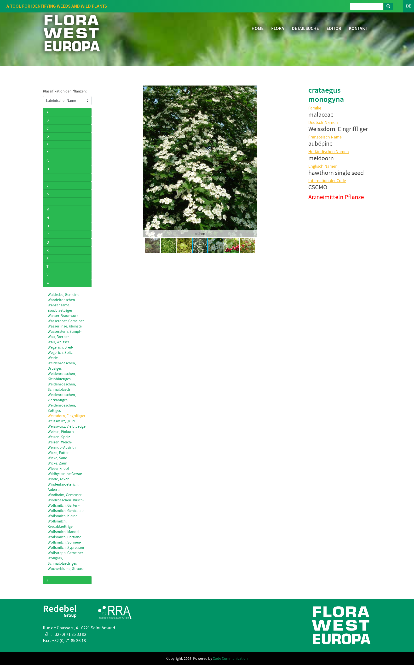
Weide (53, 357)
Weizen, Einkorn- (61, 431)
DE (408, 6)
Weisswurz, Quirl (61, 421)
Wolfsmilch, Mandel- (64, 531)
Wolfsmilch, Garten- (64, 505)
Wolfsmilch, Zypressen (66, 547)
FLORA (277, 28)
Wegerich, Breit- (60, 347)
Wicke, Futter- (59, 452)
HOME (258, 28)
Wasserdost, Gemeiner (66, 321)
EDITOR (334, 28)
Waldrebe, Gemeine (63, 294)
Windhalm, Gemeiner (65, 495)
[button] (103, 161)
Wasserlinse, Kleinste (65, 326)
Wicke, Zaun (57, 463)
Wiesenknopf (58, 468)
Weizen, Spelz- (59, 437)
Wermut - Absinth (62, 447)
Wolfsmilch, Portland (64, 537)
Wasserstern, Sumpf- (64, 331)
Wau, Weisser (58, 342)
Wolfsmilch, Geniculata (66, 510)
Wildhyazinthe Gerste (65, 473)
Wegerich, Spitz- (61, 352)
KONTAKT (358, 28)
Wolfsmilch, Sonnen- (64, 542)
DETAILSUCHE (305, 28)
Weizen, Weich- (60, 442)
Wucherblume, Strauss (66, 568)
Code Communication (230, 658)
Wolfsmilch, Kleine (62, 516)
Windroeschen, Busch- (66, 500)
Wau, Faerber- (59, 336)
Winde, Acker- (59, 479)
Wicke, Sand (57, 458)
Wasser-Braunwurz (63, 315)
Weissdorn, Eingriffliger (67, 415)
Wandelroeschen (61, 300)
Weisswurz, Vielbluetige (67, 426)
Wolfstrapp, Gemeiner (65, 552)
